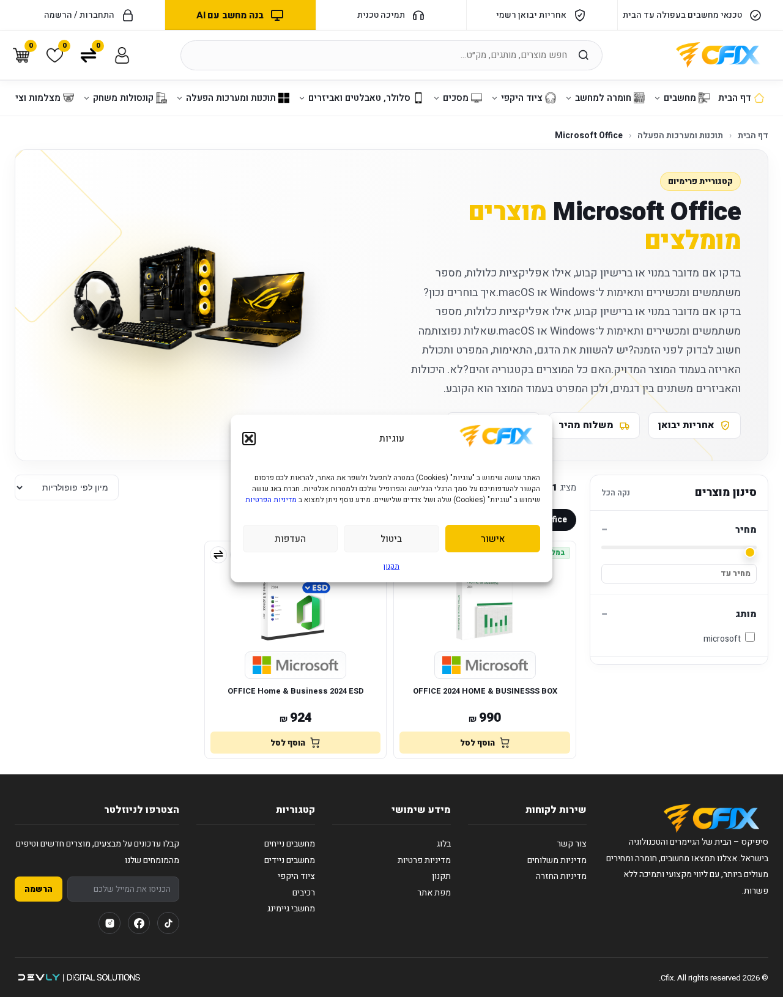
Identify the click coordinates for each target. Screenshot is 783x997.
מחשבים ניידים (289, 860)
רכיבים (303, 892)
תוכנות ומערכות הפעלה (680, 135)
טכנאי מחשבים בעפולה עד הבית (682, 15)
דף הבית (753, 135)
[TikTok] (168, 923)
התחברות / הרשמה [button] (79, 15)
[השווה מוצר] (218, 554)
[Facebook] (139, 923)
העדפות (290, 539)
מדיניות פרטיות (424, 860)
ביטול (391, 539)
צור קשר (572, 843)
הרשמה (38, 889)
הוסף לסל (477, 743)
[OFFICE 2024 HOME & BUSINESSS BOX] (484, 594)
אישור (493, 539)
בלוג (444, 843)
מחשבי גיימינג (291, 908)
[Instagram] (109, 923)
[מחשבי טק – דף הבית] (711, 818)
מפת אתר (434, 892)
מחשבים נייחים (289, 843)
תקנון (391, 566)
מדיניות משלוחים (557, 860)
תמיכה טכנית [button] (381, 15)
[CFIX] (718, 55)
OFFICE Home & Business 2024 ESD (296, 691)
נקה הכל (615, 492)
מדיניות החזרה (561, 876)
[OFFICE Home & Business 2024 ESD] (295, 594)
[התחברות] (122, 55)
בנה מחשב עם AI (230, 15)
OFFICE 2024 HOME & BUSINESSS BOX (485, 691)
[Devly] (79, 977)
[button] (249, 438)
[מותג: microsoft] (485, 665)
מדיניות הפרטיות (271, 499)
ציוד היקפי (296, 876)
